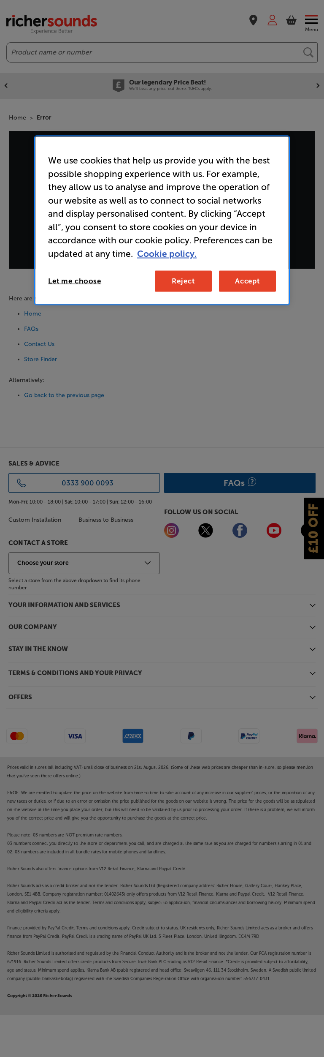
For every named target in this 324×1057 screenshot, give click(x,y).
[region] (162, 220)
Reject (183, 281)
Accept (247, 281)
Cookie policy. (167, 253)
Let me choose (74, 281)
